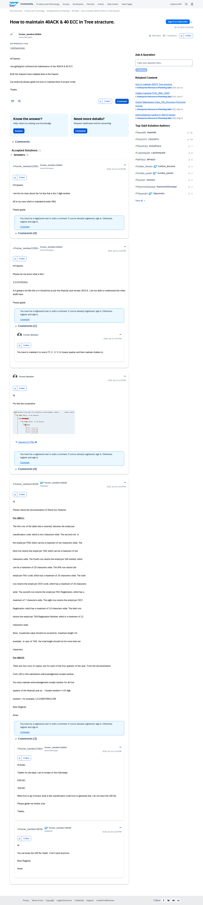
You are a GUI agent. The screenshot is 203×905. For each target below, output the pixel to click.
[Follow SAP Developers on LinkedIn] (178, 900)
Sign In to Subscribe (178, 22)
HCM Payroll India (17, 48)
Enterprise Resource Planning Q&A (154, 88)
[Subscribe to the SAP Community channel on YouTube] (173, 900)
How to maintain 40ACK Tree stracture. (153, 84)
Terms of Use (37, 900)
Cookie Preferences (105, 900)
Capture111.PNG (26, 442)
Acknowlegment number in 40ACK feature (155, 115)
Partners (91, 4)
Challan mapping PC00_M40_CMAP (152, 93)
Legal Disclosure (64, 900)
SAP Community (16, 11)
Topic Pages (127, 4)
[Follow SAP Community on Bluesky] (168, 900)
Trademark (79, 900)
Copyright (50, 900)
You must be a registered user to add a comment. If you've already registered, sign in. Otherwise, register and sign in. (66, 220)
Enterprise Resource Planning (58, 11)
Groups (66, 4)
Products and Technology (47, 4)
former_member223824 (30, 34)
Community (26, 4)
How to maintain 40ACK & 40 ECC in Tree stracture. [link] (100, 11)
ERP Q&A (75, 11)
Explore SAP (176, 4)
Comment (122, 101)
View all (139, 200)
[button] (181, 35)
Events (101, 4)
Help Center (112, 4)
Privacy (26, 900)
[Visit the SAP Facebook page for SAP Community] (163, 900)
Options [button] (191, 22)
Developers (78, 4)
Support (90, 900)
